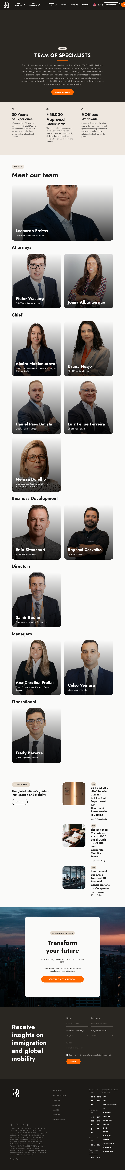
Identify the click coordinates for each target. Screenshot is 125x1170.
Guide (84, 5)
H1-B (98, 1121)
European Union (110, 1105)
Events (64, 5)
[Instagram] (17, 1124)
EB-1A (92, 1145)
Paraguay (107, 1136)
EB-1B (92, 1097)
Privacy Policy (107, 1055)
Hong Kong (108, 1151)
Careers (55, 1110)
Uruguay (106, 1116)
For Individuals (34, 5)
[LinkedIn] (22, 1124)
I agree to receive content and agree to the (90, 1055)
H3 (98, 1125)
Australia (107, 1147)
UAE (104, 1101)
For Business (18, 5)
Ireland (106, 1140)
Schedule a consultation (62, 979)
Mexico (106, 1124)
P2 (92, 1133)
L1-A (98, 1117)
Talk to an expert (62, 92)
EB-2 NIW (98, 1145)
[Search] (99, 5)
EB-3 (98, 1101)
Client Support (58, 1120)
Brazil (105, 1132)
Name (69, 1018)
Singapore (107, 1120)
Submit (73, 1061)
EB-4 (92, 1105)
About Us (51, 5)
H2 (92, 1125)
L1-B (92, 1121)
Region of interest (99, 1030)
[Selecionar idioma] (95, 5)
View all (20, 802)
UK (104, 1108)
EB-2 (92, 1101)
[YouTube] (28, 1124)
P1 (98, 1129)
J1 (92, 1129)
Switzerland (108, 1144)
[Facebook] (11, 1124)
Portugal (107, 1112)
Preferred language (75, 1030)
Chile (105, 1128)
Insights (74, 5)
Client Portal (111, 5)
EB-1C (98, 1097)
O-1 (92, 1117)
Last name (96, 1018)
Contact (56, 1115)
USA (104, 1097)
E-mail (69, 1043)
